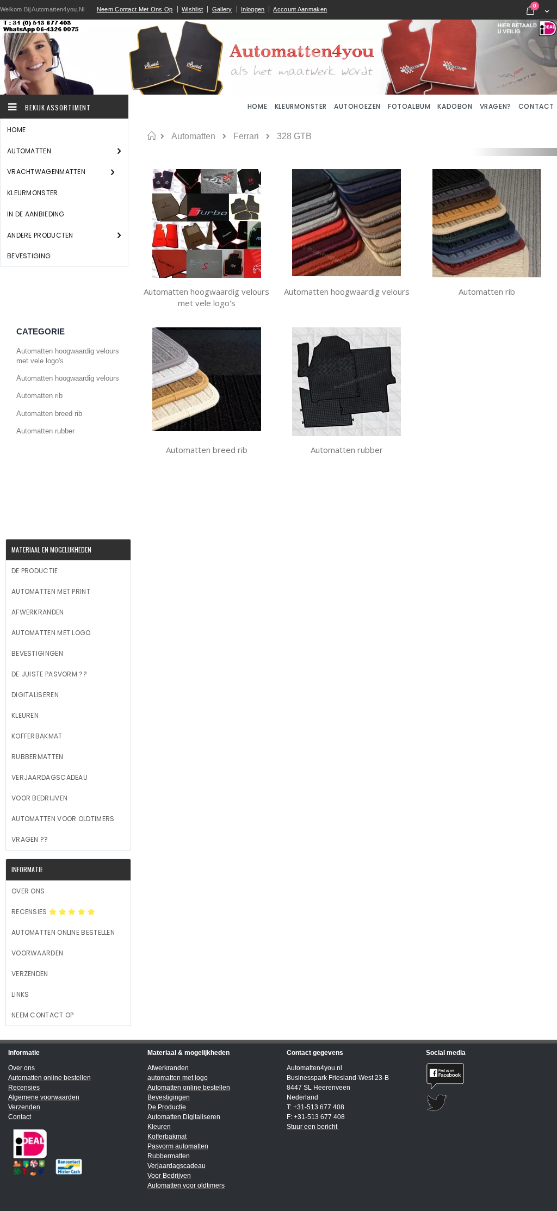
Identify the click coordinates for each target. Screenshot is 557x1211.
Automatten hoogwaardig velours (347, 291)
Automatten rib (487, 291)
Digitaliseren (35, 694)
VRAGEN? (495, 106)
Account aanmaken (300, 9)
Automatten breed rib (206, 449)
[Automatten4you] (278, 57)
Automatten (193, 136)
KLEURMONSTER (301, 106)
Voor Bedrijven (39, 798)
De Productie (34, 570)
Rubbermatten (37, 756)
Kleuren (25, 715)
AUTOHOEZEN (357, 106)
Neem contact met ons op (135, 9)
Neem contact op (42, 1015)
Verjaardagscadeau (49, 777)
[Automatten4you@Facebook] (487, 1076)
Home (151, 136)
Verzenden (29, 973)
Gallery (222, 9)
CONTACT (536, 106)
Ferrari (246, 136)
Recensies (30, 911)
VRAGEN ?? (29, 839)
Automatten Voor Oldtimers (63, 818)
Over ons (28, 891)
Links (20, 994)
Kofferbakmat (37, 736)
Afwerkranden (37, 612)
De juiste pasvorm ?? (49, 674)
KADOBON (454, 106)
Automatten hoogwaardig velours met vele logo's (206, 297)
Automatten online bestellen (63, 932)
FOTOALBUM (409, 106)
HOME (258, 106)
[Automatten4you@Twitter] (487, 1103)
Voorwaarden (37, 953)
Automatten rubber (347, 449)
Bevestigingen (37, 653)
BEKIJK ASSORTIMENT (57, 107)
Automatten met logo (51, 632)
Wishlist (192, 9)
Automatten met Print (50, 591)
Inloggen (252, 9)
